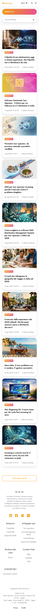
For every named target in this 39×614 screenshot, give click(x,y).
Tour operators (28, 528)
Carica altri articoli (19, 478)
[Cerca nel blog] (33, 20)
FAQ (28, 561)
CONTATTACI (10, 569)
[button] (32, 3)
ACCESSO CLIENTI (10, 574)
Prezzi (10, 557)
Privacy (15, 608)
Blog (28, 554)
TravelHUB (10, 532)
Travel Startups (28, 538)
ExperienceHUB (10, 535)
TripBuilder (10, 528)
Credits (23, 608)
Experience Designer (29, 542)
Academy (28, 558)
